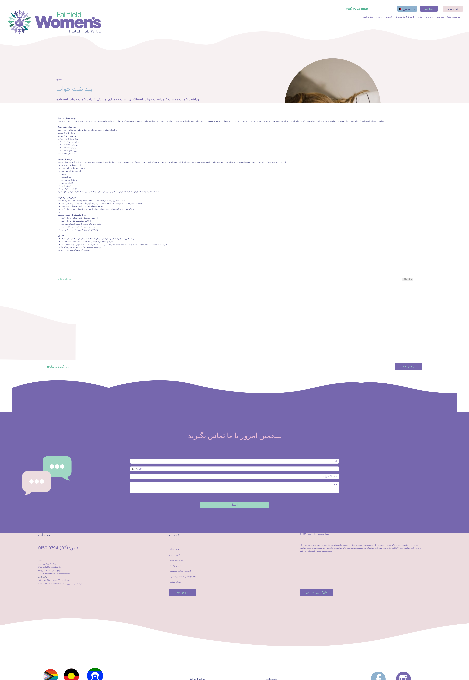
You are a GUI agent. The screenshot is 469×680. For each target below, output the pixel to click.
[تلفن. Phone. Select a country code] (134, 468)
